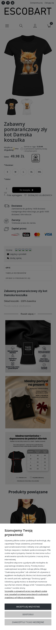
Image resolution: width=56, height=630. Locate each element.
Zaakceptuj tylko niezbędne (28, 622)
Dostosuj (28, 614)
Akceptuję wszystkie (28, 607)
